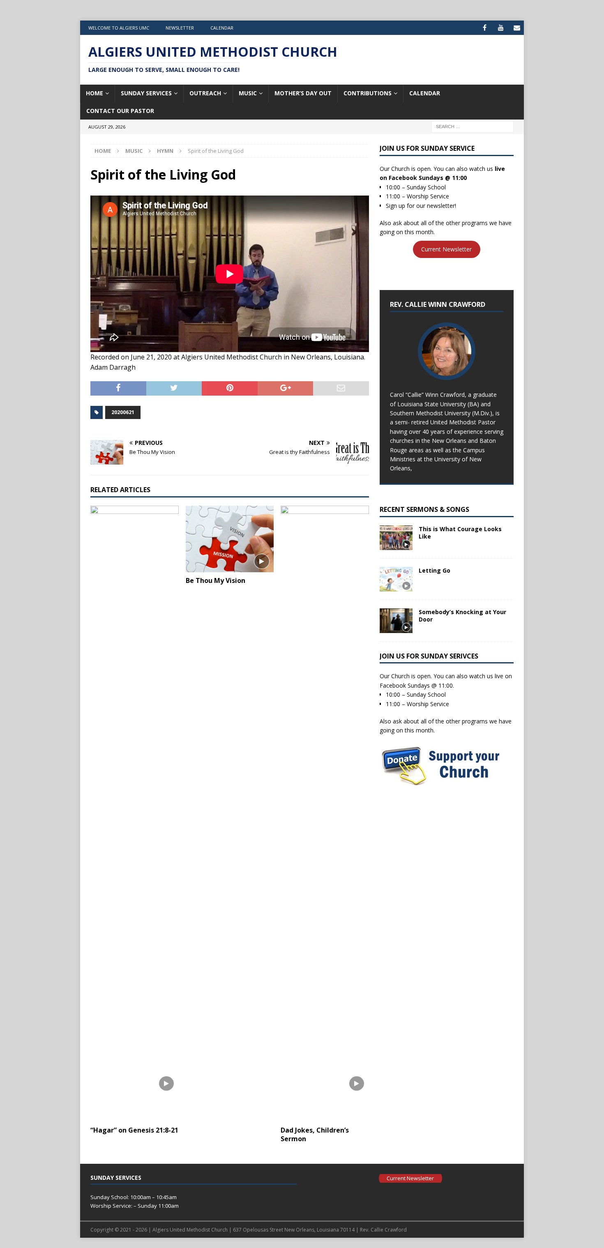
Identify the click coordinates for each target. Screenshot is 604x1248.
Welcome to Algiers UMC (118, 28)
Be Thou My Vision (215, 580)
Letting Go (434, 570)
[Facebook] (484, 28)
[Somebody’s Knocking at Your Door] (396, 620)
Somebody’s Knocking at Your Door (462, 615)
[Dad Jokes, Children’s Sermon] (325, 814)
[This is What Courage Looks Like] (396, 537)
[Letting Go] (396, 579)
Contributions (367, 93)
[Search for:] (472, 126)
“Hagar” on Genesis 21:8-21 (134, 1130)
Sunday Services (146, 93)
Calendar (221, 28)
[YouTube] (500, 28)
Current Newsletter (446, 249)
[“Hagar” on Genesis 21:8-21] (134, 814)
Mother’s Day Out (303, 93)
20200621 (122, 412)
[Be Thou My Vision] (230, 539)
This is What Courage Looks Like (460, 532)
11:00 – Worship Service (417, 196)
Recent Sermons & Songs (424, 509)
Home (94, 93)
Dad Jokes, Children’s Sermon (315, 1134)
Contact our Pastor (120, 111)
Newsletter (180, 28)
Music (248, 93)
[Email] (516, 28)
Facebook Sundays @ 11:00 (428, 178)
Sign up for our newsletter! (421, 206)
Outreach (205, 93)
